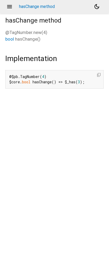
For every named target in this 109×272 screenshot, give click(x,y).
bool (9, 39)
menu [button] (9, 6)
